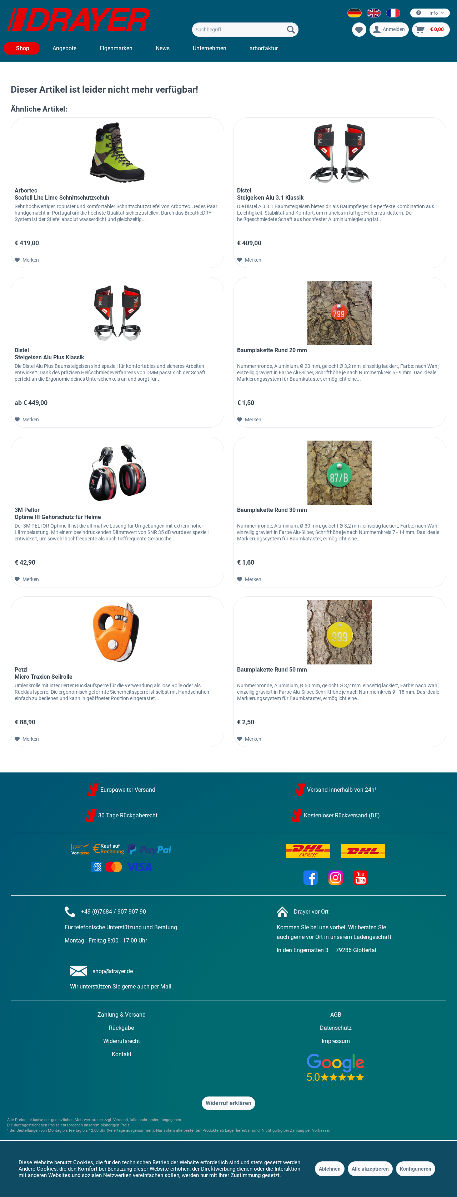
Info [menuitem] (433, 13)
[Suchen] (290, 29)
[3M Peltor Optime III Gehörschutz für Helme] (117, 473)
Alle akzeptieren (370, 1169)
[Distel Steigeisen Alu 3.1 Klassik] (339, 153)
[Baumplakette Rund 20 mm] (339, 313)
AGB (335, 1014)
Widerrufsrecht (121, 1041)
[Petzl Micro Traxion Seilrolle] (117, 632)
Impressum (336, 1041)
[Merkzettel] (359, 29)
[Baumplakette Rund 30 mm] (339, 473)
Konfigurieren (415, 1169)
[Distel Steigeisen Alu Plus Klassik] (117, 313)
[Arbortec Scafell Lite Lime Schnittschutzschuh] (117, 153)
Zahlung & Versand (121, 1014)
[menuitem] (245, 29)
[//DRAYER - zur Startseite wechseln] (78, 20)
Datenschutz (336, 1027)
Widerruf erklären (228, 1103)
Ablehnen (330, 1169)
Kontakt (121, 1054)
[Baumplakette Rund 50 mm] (339, 632)
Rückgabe (121, 1027)
